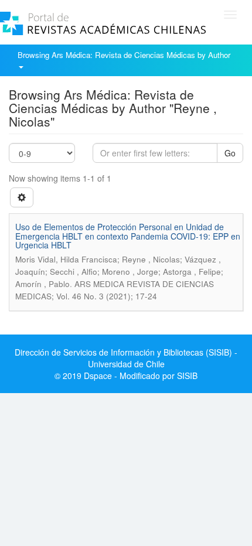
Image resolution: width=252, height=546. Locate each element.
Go (230, 153)
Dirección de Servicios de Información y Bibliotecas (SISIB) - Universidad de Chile (126, 358)
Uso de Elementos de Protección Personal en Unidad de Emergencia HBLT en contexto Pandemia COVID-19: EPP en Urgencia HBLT (127, 236)
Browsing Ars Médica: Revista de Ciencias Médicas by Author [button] (125, 54)
